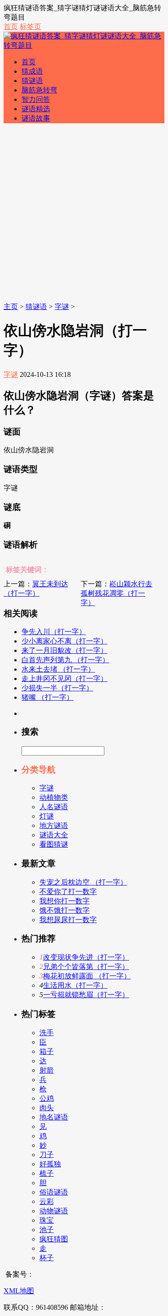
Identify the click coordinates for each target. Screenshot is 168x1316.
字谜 (62, 306)
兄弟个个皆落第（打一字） (86, 966)
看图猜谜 (53, 844)
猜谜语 (32, 80)
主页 (11, 306)
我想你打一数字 (64, 901)
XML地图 (19, 1291)
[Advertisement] (84, 214)
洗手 (46, 1032)
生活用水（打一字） (75, 985)
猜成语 (32, 71)
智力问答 (36, 99)
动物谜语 (53, 1211)
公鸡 (46, 1098)
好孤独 (50, 1164)
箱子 (46, 1051)
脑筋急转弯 (39, 90)
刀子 (46, 1154)
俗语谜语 (53, 1192)
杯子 (46, 1258)
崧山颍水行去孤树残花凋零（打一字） (116, 593)
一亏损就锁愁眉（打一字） (86, 994)
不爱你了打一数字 (68, 891)
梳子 (46, 1173)
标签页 (30, 26)
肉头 (46, 1107)
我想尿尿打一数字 (68, 919)
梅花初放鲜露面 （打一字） (87, 976)
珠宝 (46, 1220)
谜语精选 (36, 109)
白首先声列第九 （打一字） (65, 660)
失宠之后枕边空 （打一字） (83, 882)
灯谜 (46, 816)
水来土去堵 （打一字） (58, 669)
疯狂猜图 (53, 1239)
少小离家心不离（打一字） (65, 641)
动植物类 (53, 797)
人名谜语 (53, 806)
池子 (46, 1229)
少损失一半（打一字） (57, 688)
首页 (11, 26)
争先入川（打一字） (54, 631)
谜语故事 (36, 118)
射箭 (46, 1070)
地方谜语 (53, 825)
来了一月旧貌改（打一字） (65, 650)
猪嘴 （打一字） (47, 697)
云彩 (46, 1201)
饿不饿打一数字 (64, 910)
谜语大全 (53, 835)
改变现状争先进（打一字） (86, 957)
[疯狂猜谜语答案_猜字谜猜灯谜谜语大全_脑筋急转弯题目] (84, 45)
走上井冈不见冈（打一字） (65, 678)
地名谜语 (53, 1117)
